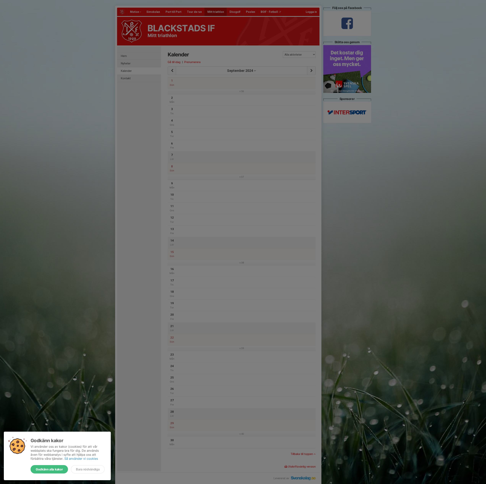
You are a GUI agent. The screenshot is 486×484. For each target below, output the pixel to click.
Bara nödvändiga (87, 469)
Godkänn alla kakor (49, 469)
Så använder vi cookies (81, 458)
